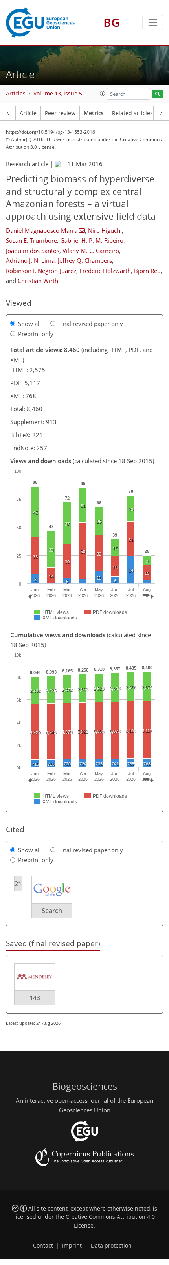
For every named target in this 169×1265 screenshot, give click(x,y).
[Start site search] (157, 94)
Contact (43, 1245)
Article (28, 113)
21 (18, 884)
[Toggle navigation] (152, 22)
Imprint (72, 1245)
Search (52, 910)
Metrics (94, 113)
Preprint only (35, 334)
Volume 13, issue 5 (57, 93)
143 (34, 998)
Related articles (132, 113)
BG (111, 22)
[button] (102, 93)
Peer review (60, 113)
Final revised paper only (90, 323)
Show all (29, 323)
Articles (16, 93)
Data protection (111, 1245)
